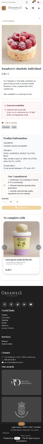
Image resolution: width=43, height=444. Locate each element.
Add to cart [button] (23, 208)
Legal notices (16, 427)
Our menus (12, 2)
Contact (37, 427)
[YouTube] (31, 304)
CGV (31, 427)
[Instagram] (4, 304)
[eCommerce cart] (32, 8)
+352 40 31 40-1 (10, 360)
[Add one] (17, 202)
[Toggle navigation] (4, 8)
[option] (21, 250)
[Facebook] (11, 304)
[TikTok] (17, 304)
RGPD (25, 427)
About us (5, 2)
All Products (9, 21)
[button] (26, 2)
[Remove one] (4, 202)
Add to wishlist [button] (10, 123)
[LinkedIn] (24, 304)
